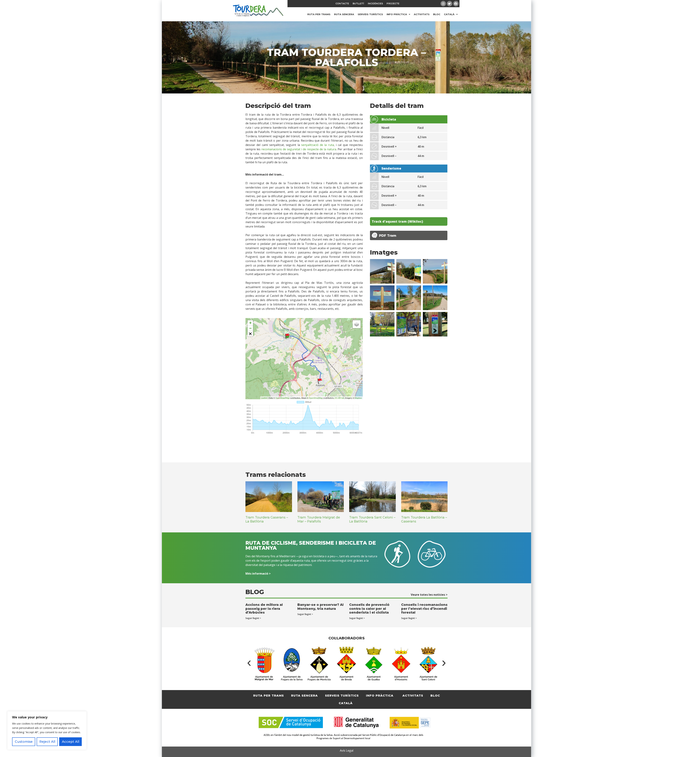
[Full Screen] (250, 333)
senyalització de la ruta (317, 145)
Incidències (375, 3)
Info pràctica (397, 14)
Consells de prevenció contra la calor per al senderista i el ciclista (369, 608)
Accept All (70, 742)
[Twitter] (449, 3)
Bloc (436, 14)
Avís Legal (346, 750)
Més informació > (258, 574)
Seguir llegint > (253, 618)
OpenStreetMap (282, 397)
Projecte (393, 3)
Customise (24, 742)
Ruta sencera (344, 14)
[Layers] (357, 324)
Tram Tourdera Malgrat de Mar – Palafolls (318, 519)
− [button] (250, 328)
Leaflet (264, 397)
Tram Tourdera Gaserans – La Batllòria (266, 519)
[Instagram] (443, 3)
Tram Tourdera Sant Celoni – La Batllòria (372, 519)
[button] (249, 663)
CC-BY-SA (339, 397)
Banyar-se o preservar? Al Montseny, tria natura (320, 607)
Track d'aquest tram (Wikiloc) (397, 221)
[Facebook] (456, 3)
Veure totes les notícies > (429, 595)
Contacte (342, 3)
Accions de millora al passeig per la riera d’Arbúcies (264, 608)
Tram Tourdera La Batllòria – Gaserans (424, 519)
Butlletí (358, 3)
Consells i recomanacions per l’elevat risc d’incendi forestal (424, 608)
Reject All (47, 742)
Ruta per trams (318, 14)
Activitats (422, 14)
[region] (47, 730)
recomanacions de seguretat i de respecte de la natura (298, 149)
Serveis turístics (370, 14)
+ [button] (250, 323)
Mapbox (358, 397)
